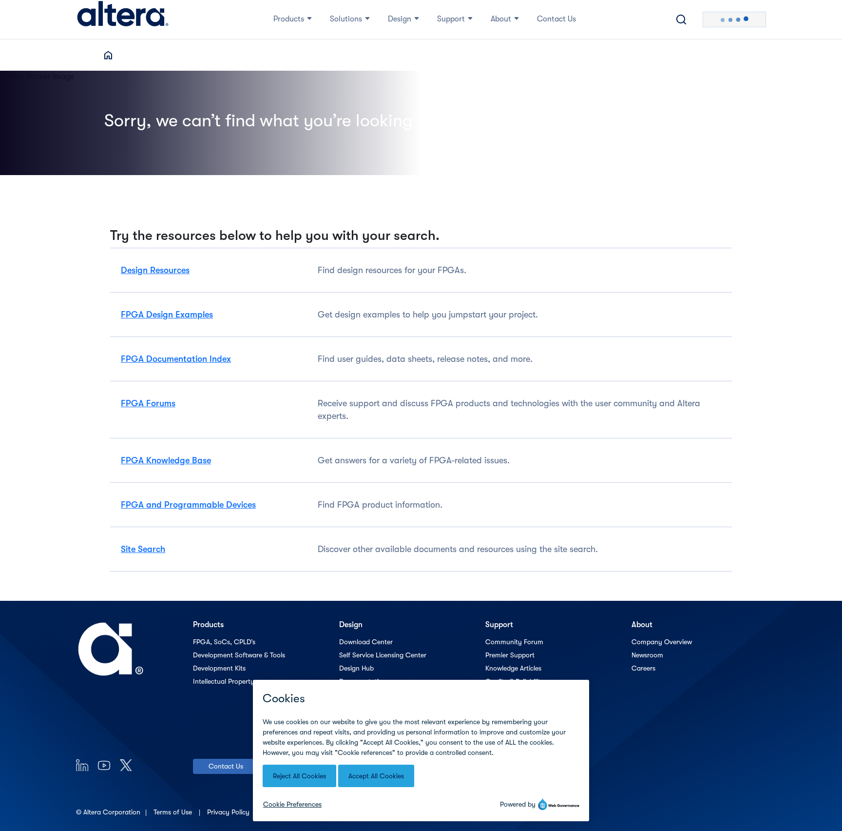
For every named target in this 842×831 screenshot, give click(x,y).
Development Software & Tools (239, 655)
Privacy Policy (229, 812)
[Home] (123, 19)
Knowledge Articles (513, 668)
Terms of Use (173, 812)
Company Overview (662, 642)
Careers (643, 668)
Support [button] (451, 19)
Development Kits (219, 668)
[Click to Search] (681, 19)
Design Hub (356, 668)
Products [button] (288, 19)
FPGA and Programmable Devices (188, 505)
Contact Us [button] (556, 19)
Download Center (366, 642)
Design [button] (399, 19)
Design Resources (155, 270)
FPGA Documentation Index (176, 359)
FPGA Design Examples (167, 314)
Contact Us (226, 766)
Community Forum (514, 642)
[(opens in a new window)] (82, 765)
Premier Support (510, 655)
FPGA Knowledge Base (166, 460)
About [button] (501, 19)
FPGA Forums (148, 403)
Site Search (143, 549)
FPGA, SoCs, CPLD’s (224, 642)
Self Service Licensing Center (382, 655)
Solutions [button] (346, 19)
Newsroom (647, 655)
